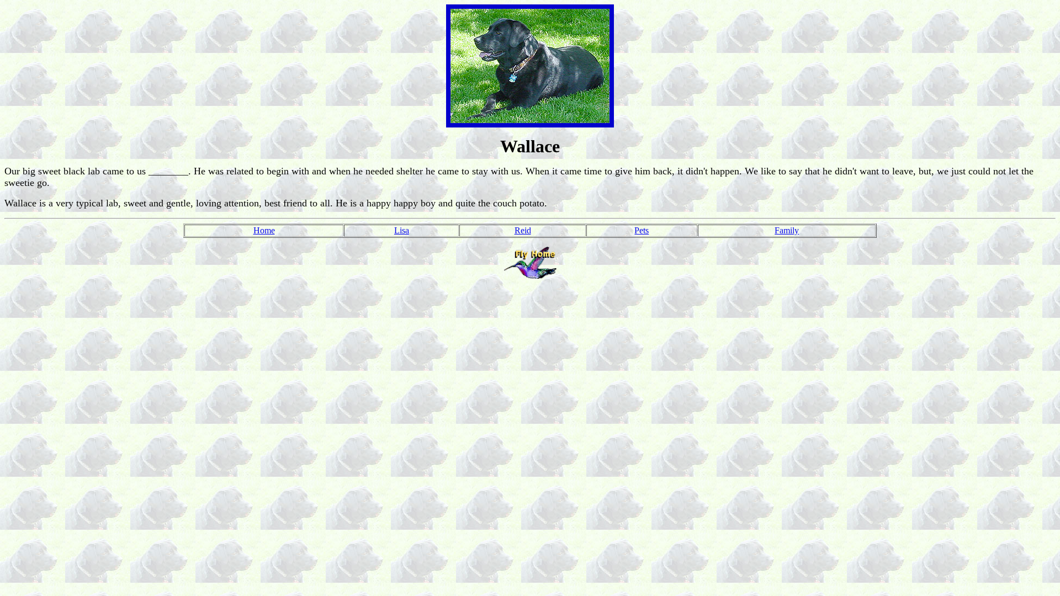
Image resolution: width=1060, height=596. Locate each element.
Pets (641, 230)
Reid (523, 230)
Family (787, 230)
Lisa (401, 230)
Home (264, 230)
